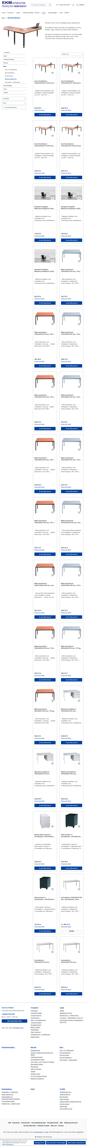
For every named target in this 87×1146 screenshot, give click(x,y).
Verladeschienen (36, 1025)
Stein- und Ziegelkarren (38, 1020)
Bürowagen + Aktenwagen (12, 82)
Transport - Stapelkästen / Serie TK (71, 1018)
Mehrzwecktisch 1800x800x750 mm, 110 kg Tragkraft (71, 459)
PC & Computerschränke (39, 1076)
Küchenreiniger (64, 1104)
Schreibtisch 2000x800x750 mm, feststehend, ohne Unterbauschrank (68, 961)
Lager (5, 56)
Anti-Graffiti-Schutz (66, 1109)
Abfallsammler (35, 1050)
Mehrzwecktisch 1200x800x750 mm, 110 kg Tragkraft (71, 270)
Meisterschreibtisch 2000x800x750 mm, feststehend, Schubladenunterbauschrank (71, 773)
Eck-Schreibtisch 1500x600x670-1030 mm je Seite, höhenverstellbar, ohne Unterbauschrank (71, 82)
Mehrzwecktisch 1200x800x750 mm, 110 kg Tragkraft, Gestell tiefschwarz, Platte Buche (44, 333)
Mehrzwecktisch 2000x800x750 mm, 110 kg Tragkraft (71, 584)
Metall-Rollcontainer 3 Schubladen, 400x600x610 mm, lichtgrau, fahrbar (44, 836)
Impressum (16, 1122)
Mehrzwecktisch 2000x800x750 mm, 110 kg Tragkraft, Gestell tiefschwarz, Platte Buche (44, 647)
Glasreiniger (63, 1106)
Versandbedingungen (38, 1122)
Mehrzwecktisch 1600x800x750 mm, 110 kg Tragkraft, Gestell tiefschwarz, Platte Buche (44, 459)
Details (71, 931)
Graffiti (5, 92)
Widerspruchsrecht (71, 1122)
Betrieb (5, 63)
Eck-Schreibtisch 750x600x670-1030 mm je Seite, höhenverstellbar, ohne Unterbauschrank (71, 145)
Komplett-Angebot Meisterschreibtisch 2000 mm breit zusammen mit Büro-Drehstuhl (44, 270)
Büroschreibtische (11, 79)
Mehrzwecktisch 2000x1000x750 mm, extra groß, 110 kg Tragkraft (71, 522)
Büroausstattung (9, 73)
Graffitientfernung (65, 1092)
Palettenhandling (8, 59)
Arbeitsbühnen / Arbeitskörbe (40, 1034)
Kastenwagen (35, 1037)
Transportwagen (36, 1022)
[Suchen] (50, 5)
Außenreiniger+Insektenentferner (70, 1101)
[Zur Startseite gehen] (14, 4)
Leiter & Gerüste (36, 1069)
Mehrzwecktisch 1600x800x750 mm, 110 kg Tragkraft (71, 396)
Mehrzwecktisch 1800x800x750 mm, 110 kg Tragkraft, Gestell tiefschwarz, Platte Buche (44, 522)
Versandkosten (38, 1132)
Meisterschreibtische (37, 1078)
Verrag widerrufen (29, 1125)
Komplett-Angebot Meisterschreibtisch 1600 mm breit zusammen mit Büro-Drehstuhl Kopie (44, 208)
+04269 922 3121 (8, 1014)
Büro (5, 66)
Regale (62, 1011)
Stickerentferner (65, 1094)
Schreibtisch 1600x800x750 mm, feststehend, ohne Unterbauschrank (71, 898)
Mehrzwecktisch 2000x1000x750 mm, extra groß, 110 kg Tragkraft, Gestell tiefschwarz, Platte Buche (44, 584)
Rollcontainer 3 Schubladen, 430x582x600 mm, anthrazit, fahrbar (71, 836)
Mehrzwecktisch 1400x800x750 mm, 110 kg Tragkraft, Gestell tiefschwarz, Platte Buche (44, 396)
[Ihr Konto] (73, 5)
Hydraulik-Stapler (36, 1013)
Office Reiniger (64, 1099)
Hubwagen (34, 1011)
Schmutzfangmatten (8, 1101)
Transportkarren (36, 1015)
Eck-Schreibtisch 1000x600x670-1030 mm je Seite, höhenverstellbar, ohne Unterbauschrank (44, 82)
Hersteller (6, 98)
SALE (5, 89)
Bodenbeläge (7, 85)
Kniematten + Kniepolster (10, 1092)
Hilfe (61, 1122)
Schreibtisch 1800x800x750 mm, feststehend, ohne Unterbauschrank (41, 961)
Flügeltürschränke (36, 1057)
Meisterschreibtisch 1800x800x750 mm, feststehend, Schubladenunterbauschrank (44, 773)
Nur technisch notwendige (56, 1143)
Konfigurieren (39, 1143)
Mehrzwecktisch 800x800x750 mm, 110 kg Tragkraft (70, 647)
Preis (4, 103)
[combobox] (39, 5)
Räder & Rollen (35, 1027)
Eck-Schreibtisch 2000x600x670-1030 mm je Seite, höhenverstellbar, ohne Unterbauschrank (44, 145)
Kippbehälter (35, 1030)
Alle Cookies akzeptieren (76, 1143)
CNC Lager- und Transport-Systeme (42, 1062)
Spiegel (33, 1071)
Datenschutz (25, 1122)
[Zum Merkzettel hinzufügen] (52, 73)
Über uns (54, 1125)
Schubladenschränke (37, 1059)
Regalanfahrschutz (66, 1013)
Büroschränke (9, 76)
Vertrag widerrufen (14, 1021)
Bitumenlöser (64, 1097)
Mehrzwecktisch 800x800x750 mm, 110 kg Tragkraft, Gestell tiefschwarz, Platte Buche (44, 710)
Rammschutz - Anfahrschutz (69, 1015)
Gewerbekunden (64, 5)
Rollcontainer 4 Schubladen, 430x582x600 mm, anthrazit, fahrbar (44, 898)
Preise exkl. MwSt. (39, 110)
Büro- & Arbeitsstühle (11, 69)
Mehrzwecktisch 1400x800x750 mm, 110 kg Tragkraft (71, 333)
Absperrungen (35, 1074)
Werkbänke (34, 1067)
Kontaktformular (18, 1028)
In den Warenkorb (45, 114)
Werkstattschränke (37, 1064)
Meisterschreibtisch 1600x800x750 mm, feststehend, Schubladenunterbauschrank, (71, 710)
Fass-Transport (36, 1032)
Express (61, 1125)
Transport (6, 52)
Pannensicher (35, 1018)
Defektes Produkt (43, 1125)
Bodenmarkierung (7, 1094)
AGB (9, 1122)
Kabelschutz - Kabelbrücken (11, 1104)
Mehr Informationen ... (8, 1144)
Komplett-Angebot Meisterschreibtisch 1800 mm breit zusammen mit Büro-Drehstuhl (70, 208)
